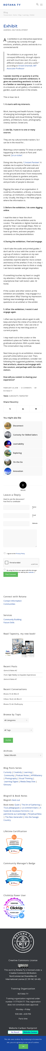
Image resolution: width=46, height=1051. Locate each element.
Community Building (12, 619)
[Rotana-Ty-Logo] (19, 4)
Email (34, 516)
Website (35, 523)
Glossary (7, 784)
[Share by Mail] (36, 409)
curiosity (13, 396)
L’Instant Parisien (31, 162)
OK (23, 1046)
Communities (9, 604)
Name (34, 508)
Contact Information (13, 601)
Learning (7, 30)
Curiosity (7, 772)
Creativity (17, 772)
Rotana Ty (7, 391)
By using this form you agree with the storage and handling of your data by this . (22, 571)
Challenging (18, 704)
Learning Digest (11, 781)
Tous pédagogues (12, 807)
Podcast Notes (22, 775)
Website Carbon (30, 1032)
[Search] (36, 4)
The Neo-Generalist (14, 817)
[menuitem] (36, 4)
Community (9, 775)
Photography (11, 778)
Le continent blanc (30, 807)
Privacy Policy (20, 553)
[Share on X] (10, 409)
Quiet (17, 804)
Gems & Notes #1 (10, 679)
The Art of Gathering (30, 804)
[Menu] (41, 4)
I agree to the (16, 553)
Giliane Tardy (9, 699)
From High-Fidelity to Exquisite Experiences (20, 675)
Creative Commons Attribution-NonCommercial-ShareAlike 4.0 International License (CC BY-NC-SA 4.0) (23, 976)
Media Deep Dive (27, 781)
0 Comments (26, 388)
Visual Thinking (26, 778)
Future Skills (9, 622)
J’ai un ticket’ (16, 155)
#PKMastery (36, 775)
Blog (5, 12)
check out (15, 800)
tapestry (23, 396)
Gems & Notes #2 (10, 670)
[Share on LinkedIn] (23, 409)
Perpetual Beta (34, 814)
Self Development (20, 30)
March (16, 694)
